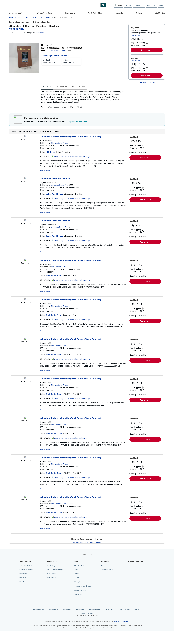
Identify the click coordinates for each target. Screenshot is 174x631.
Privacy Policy (78, 582)
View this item (135, 35)
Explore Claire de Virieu (77, 121)
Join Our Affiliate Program (55, 569)
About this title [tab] (61, 86)
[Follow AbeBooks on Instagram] (129, 573)
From (49, 61)
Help (161, 5)
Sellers (139, 13)
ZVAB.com (137, 609)
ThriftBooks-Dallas (54, 433)
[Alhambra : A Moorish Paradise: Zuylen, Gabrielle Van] (25, 178)
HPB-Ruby (50, 152)
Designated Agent (80, 590)
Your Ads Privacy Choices (83, 586)
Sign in (128, 5)
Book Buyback (52, 573)
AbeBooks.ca (110, 609)
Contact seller (45, 170)
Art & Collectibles (95, 13)
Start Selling (160, 13)
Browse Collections (44, 13)
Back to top (87, 554)
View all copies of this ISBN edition (55, 55)
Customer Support (107, 569)
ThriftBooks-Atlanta (54, 354)
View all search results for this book (87, 542)
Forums (76, 578)
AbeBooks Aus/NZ (95, 609)
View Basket (23, 582)
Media (76, 569)
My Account (139, 5)
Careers (76, 573)
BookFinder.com (87, 614)
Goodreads (39, 32)
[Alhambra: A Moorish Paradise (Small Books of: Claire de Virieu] (25, 136)
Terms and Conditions (120, 621)
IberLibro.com (125, 609)
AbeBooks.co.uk (38, 609)
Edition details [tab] (78, 86)
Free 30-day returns (146, 82)
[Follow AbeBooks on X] (129, 569)
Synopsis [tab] (47, 86)
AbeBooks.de (53, 609)
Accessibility (78, 594)
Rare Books (70, 13)
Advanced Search (16, 13)
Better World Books (54, 194)
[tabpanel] (83, 99)
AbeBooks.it (80, 609)
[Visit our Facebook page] (129, 565)
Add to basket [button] (146, 50)
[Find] (103, 5)
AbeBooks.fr (67, 609)
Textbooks (119, 13)
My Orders (23, 578)
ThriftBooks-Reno (53, 275)
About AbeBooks (79, 565)
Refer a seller (51, 578)
